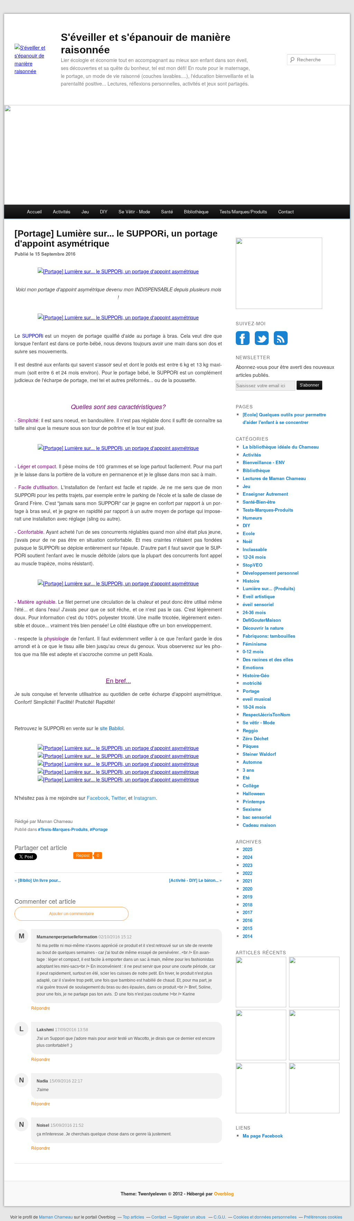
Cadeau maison (259, 825)
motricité (252, 683)
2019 (247, 896)
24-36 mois (254, 612)
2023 (247, 865)
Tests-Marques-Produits (268, 509)
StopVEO (252, 564)
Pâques (251, 746)
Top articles (133, 1217)
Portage (251, 691)
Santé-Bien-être (259, 501)
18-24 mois (254, 707)
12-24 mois (254, 557)
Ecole (249, 533)
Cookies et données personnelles (265, 1217)
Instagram (145, 797)
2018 (247, 904)
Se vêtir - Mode (134, 211)
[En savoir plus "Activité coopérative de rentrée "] (261, 1058)
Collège (251, 785)
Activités (62, 211)
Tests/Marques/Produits (243, 211)
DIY (104, 211)
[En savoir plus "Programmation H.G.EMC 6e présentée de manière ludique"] (261, 1111)
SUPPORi (33, 335)
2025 (247, 849)
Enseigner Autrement (265, 493)
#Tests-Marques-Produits (63, 829)
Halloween (254, 793)
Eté (246, 777)
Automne (252, 762)
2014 (247, 936)
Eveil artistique (259, 596)
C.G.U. (220, 1217)
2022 (247, 873)
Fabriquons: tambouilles (269, 635)
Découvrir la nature (263, 628)
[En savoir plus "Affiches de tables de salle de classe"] (314, 1058)
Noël (247, 541)
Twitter (118, 797)
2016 (247, 920)
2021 (247, 880)
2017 (247, 912)
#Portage (99, 829)
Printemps (254, 801)
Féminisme (255, 643)
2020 (247, 888)
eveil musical (257, 699)
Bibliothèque (196, 211)
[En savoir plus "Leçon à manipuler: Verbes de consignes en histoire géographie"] (314, 1111)
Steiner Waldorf (259, 754)
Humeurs (252, 517)
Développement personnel (271, 572)
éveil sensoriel (258, 604)
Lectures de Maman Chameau (274, 478)
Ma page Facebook (263, 1135)
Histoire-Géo (256, 675)
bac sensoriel (257, 817)
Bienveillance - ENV (264, 462)
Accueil (34, 211)
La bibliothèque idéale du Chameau (281, 446)
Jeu (85, 211)
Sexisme (252, 809)
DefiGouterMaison (262, 620)
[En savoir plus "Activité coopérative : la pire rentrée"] (314, 1005)
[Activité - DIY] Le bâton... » (195, 880)
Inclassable (255, 549)
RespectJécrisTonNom (266, 714)
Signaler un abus (189, 1217)
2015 (247, 928)
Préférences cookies (323, 1217)
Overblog (224, 1193)
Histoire (251, 580)
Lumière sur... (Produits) (269, 588)
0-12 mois (253, 651)
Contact (286, 211)
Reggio (250, 730)
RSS (281, 338)
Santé (167, 211)
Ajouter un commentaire (71, 913)
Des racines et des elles (268, 659)
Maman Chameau (56, 1217)
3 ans (248, 770)
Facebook (98, 797)
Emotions (253, 667)
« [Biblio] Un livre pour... (38, 880)
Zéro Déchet (255, 738)
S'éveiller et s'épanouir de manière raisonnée (146, 43)
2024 (247, 857)
